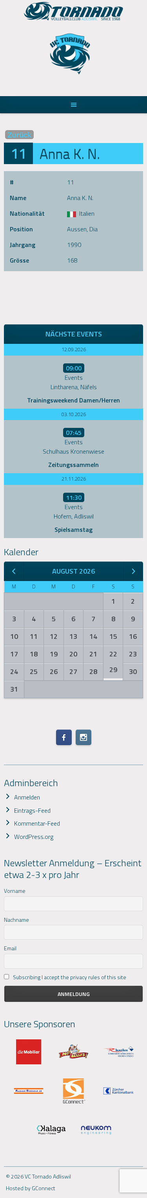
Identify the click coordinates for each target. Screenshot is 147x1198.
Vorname (14, 891)
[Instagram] (83, 737)
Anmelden (27, 797)
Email (10, 948)
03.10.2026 (74, 414)
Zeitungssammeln (73, 464)
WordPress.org (33, 836)
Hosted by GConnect (30, 1188)
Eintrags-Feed (32, 810)
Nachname (16, 919)
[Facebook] (64, 737)
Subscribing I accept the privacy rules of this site (69, 977)
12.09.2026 (74, 349)
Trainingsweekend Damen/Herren (73, 400)
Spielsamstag (73, 529)
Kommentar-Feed (37, 823)
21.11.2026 (74, 479)
